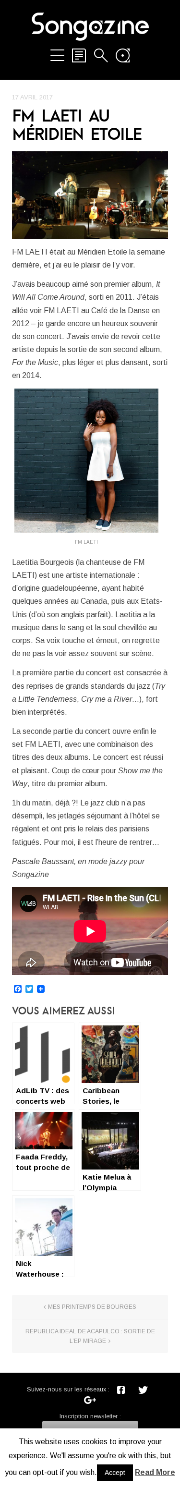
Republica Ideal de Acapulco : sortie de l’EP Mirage (90, 1336)
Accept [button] (115, 1472)
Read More (155, 1472)
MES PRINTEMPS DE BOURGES (92, 1307)
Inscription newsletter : (90, 1416)
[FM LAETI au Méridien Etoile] (90, 195)
